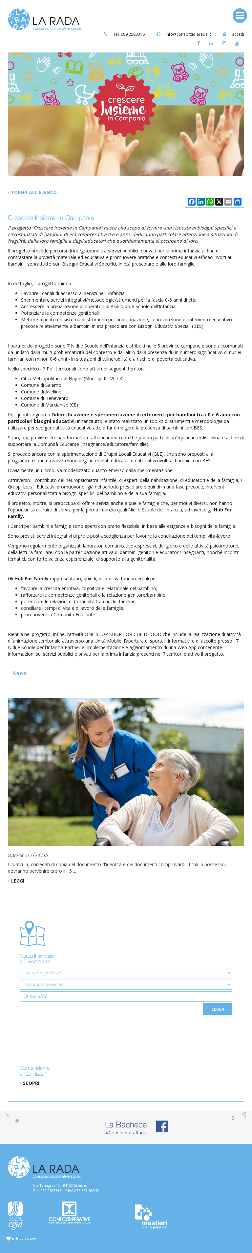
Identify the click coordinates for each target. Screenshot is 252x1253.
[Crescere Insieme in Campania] (126, 114)
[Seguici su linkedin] (213, 44)
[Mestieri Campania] (167, 1217)
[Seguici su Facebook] (200, 44)
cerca (217, 1009)
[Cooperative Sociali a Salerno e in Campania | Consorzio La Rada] (45, 19)
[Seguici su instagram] (225, 44)
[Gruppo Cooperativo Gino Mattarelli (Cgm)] (23, 1216)
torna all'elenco (33, 192)
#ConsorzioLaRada (126, 1128)
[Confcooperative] (85, 1212)
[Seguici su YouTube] (238, 44)
